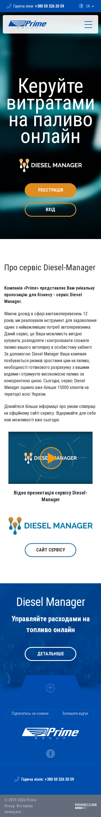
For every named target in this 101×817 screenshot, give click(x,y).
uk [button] (88, 6)
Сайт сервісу (50, 550)
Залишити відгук (75, 713)
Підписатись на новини (30, 713)
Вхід (50, 209)
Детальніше (50, 653)
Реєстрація (50, 190)
